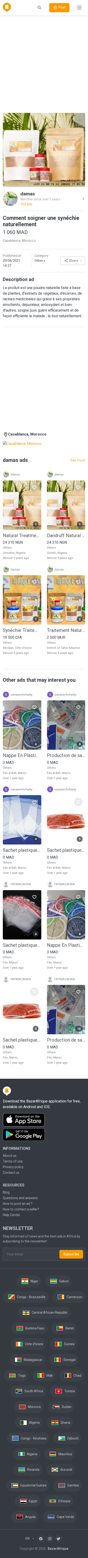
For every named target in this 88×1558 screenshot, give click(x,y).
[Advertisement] (44, 63)
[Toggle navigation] (79, 7)
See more (77, 460)
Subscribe (71, 1254)
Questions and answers (20, 1198)
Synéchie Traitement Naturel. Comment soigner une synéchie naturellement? (22, 630)
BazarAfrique (58, 1548)
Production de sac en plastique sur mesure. (66, 755)
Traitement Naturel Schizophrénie (66, 630)
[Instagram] (50, 1538)
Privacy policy (13, 1167)
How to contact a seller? (21, 1209)
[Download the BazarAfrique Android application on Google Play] (44, 1134)
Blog (6, 1192)
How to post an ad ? (17, 1203)
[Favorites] (34, 487)
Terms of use (13, 1161)
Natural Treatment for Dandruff (22, 535)
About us (9, 1156)
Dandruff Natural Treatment (66, 535)
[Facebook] (41, 1538)
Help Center (11, 1215)
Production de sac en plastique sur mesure (66, 1040)
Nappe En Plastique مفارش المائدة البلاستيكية (22, 755)
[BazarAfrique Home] (7, 7)
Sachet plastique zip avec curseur (66, 850)
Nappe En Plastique (66, 945)
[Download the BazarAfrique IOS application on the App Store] (44, 1120)
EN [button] (28, 1538)
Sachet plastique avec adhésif (22, 850)
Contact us (11, 1172)
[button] (72, 260)
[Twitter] (58, 1538)
